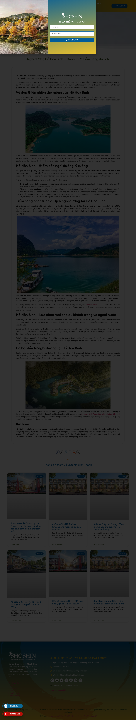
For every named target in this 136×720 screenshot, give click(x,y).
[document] (68, 360)
